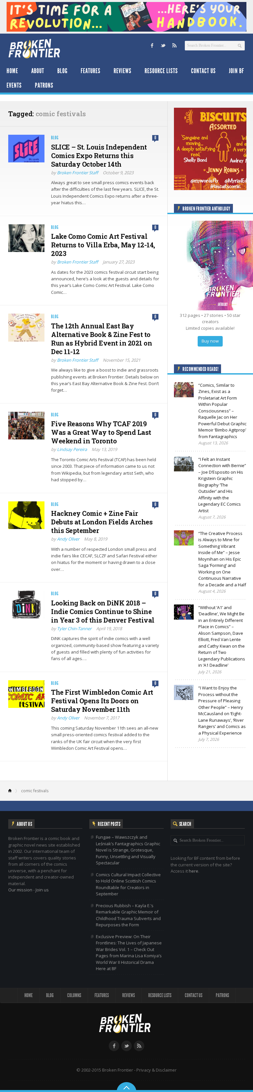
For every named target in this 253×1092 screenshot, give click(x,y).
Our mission (20, 890)
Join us (42, 890)
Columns (74, 995)
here (193, 871)
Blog (62, 71)
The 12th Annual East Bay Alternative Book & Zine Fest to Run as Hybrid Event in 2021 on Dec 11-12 (101, 339)
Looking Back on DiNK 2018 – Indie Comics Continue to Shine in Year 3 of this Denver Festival (103, 611)
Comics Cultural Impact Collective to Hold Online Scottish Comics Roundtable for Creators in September (128, 884)
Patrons (44, 85)
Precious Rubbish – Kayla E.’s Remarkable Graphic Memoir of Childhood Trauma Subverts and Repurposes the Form (128, 915)
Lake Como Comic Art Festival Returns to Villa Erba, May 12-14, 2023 (103, 245)
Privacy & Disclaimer (156, 1070)
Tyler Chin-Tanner (74, 628)
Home (12, 71)
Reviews (122, 71)
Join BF (236, 71)
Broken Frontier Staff (77, 173)
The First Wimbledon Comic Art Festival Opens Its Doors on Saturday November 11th (102, 701)
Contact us (203, 71)
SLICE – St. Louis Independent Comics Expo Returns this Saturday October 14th (99, 155)
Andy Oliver (68, 539)
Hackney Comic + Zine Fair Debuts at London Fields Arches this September (102, 522)
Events (14, 85)
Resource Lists (161, 71)
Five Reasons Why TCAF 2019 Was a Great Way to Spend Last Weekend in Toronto (101, 432)
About (37, 71)
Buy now (210, 341)
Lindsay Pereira (72, 449)
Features (90, 71)
